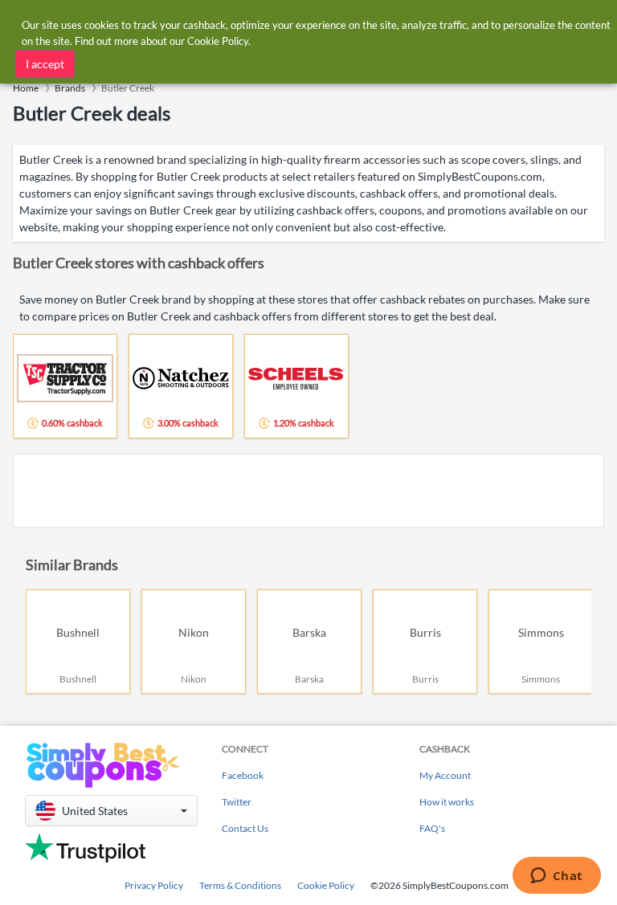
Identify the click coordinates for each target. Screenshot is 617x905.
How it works (446, 802)
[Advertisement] (308, 491)
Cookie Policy (325, 885)
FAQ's (432, 828)
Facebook (243, 775)
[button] (111, 810)
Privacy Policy (154, 885)
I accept (45, 64)
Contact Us (245, 828)
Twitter (236, 802)
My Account (445, 775)
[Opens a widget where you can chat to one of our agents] (556, 877)
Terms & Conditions (240, 885)
